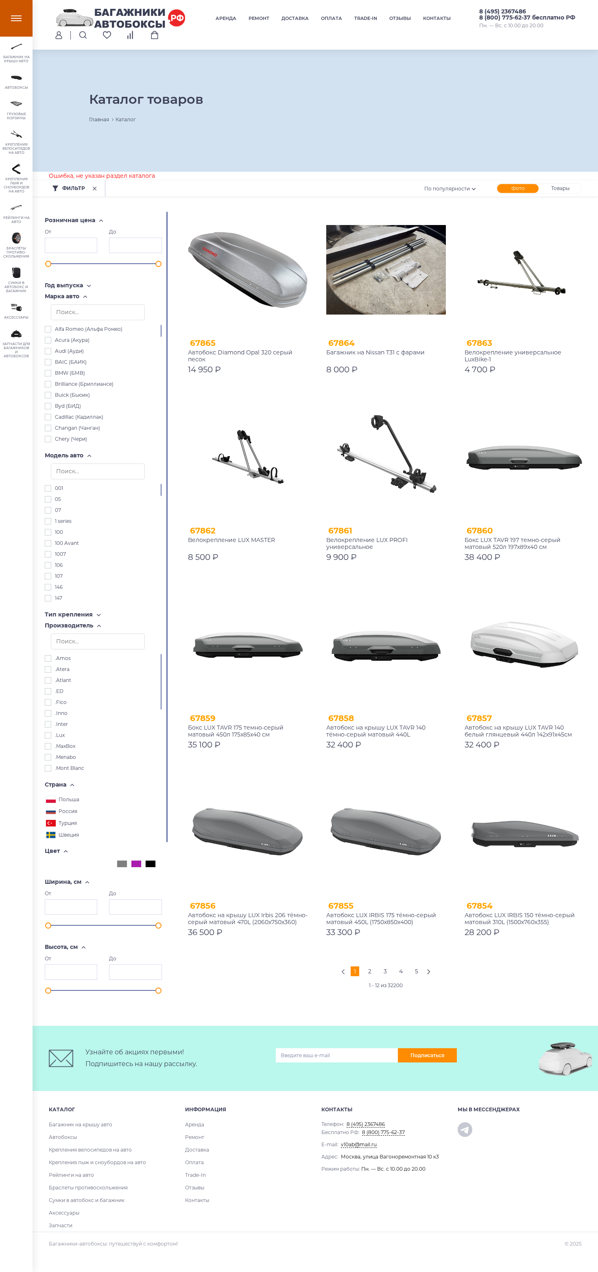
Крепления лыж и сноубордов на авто (97, 1162)
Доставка (295, 18)
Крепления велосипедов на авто (90, 1150)
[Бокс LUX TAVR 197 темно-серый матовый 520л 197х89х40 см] (524, 457)
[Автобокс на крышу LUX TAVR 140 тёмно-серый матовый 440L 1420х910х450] (386, 645)
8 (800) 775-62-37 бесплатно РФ (527, 17)
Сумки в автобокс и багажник (86, 1200)
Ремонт (259, 18)
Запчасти (60, 1225)
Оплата (331, 18)
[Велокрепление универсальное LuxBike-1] (524, 270)
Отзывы (400, 18)
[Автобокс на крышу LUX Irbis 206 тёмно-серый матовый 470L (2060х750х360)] (248, 832)
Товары (560, 188)
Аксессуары (64, 1213)
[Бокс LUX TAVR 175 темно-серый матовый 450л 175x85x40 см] (248, 645)
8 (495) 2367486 (502, 11)
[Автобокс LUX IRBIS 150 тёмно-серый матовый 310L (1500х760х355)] (524, 832)
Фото (518, 188)
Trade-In (365, 18)
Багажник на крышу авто (80, 1124)
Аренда (226, 18)
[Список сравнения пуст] (131, 35)
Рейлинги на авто (71, 1175)
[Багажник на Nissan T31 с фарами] (386, 270)
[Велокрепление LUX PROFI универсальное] (386, 457)
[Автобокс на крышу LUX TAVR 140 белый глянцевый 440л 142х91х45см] (524, 645)
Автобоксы (63, 1137)
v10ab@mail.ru (359, 1144)
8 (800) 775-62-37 (383, 1132)
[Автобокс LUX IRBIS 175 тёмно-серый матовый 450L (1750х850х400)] (386, 832)
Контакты (437, 18)
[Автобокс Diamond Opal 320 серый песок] (248, 270)
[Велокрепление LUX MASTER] (248, 457)
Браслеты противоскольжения (88, 1188)
